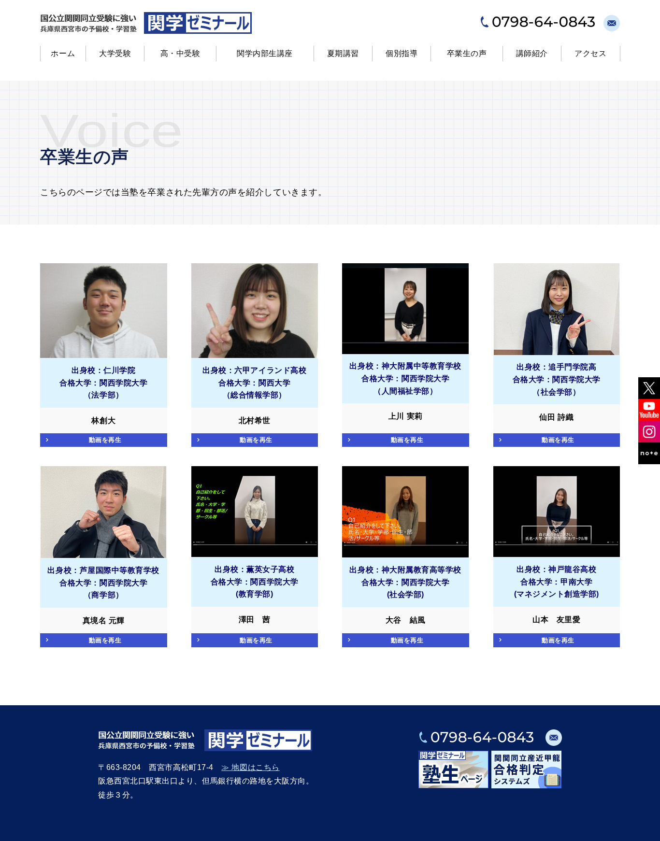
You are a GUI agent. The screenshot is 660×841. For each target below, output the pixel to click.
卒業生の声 (467, 53)
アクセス (590, 53)
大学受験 (115, 53)
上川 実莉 (405, 416)
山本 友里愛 (556, 619)
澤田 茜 (255, 619)
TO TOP (643, 828)
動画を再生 (105, 439)
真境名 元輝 (104, 620)
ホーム (63, 53)
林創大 (103, 420)
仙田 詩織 (556, 417)
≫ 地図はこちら (250, 767)
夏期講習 (343, 53)
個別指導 (401, 53)
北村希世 (255, 420)
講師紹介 (532, 53)
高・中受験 (180, 53)
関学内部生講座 (265, 53)
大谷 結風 (406, 620)
